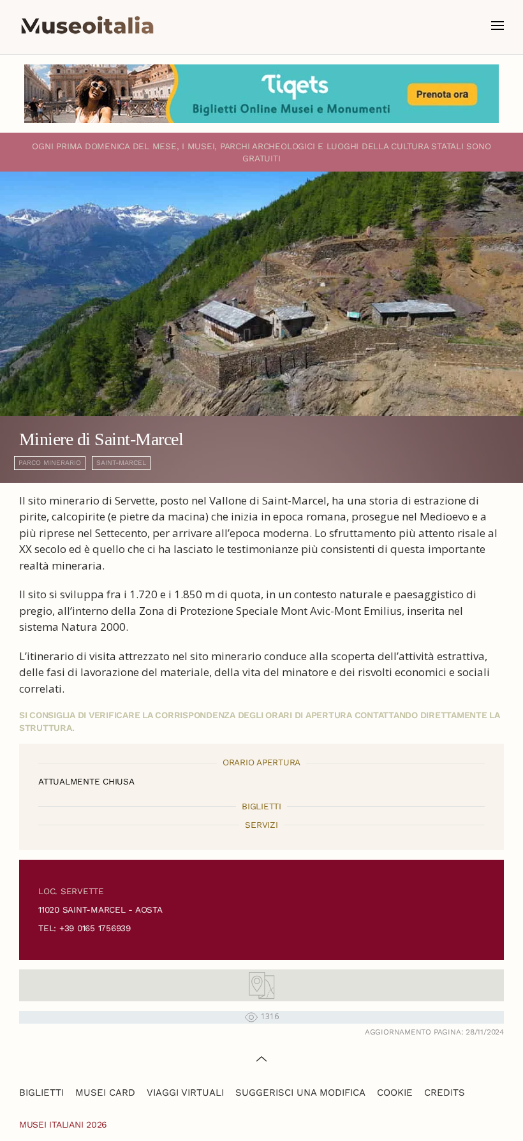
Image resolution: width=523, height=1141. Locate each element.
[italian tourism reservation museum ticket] (261, 93)
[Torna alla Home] (87, 25)
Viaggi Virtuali (185, 1092)
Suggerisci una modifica (300, 1092)
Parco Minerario (49, 463)
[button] (497, 25)
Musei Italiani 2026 (63, 1124)
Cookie (395, 1092)
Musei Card (105, 1092)
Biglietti (41, 1092)
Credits (444, 1092)
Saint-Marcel (121, 463)
